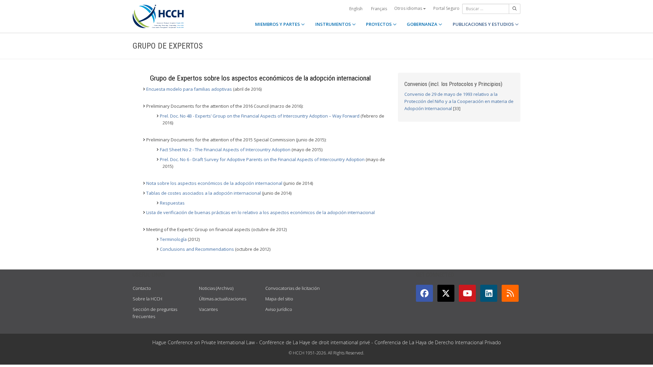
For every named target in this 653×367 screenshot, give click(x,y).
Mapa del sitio (279, 299)
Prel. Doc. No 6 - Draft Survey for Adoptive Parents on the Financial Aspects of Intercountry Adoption (262, 159)
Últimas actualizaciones (222, 299)
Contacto (142, 288)
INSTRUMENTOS (333, 24)
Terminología (174, 239)
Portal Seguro (446, 8)
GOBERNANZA (422, 24)
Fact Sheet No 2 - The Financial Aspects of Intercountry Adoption (225, 149)
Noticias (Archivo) (216, 288)
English (356, 9)
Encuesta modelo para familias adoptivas (189, 89)
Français (379, 9)
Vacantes (208, 309)
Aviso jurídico (278, 309)
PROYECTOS (379, 24)
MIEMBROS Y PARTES (278, 24)
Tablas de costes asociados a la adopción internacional (203, 193)
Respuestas (172, 203)
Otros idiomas (408, 8)
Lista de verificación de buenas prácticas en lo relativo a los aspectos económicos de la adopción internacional (260, 212)
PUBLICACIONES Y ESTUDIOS (484, 24)
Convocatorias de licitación (292, 288)
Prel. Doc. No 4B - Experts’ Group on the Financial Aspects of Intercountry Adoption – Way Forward (259, 116)
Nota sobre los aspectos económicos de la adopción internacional (214, 183)
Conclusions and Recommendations (197, 249)
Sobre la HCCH (147, 299)
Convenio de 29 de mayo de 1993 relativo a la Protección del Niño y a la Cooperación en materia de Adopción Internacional (459, 101)
